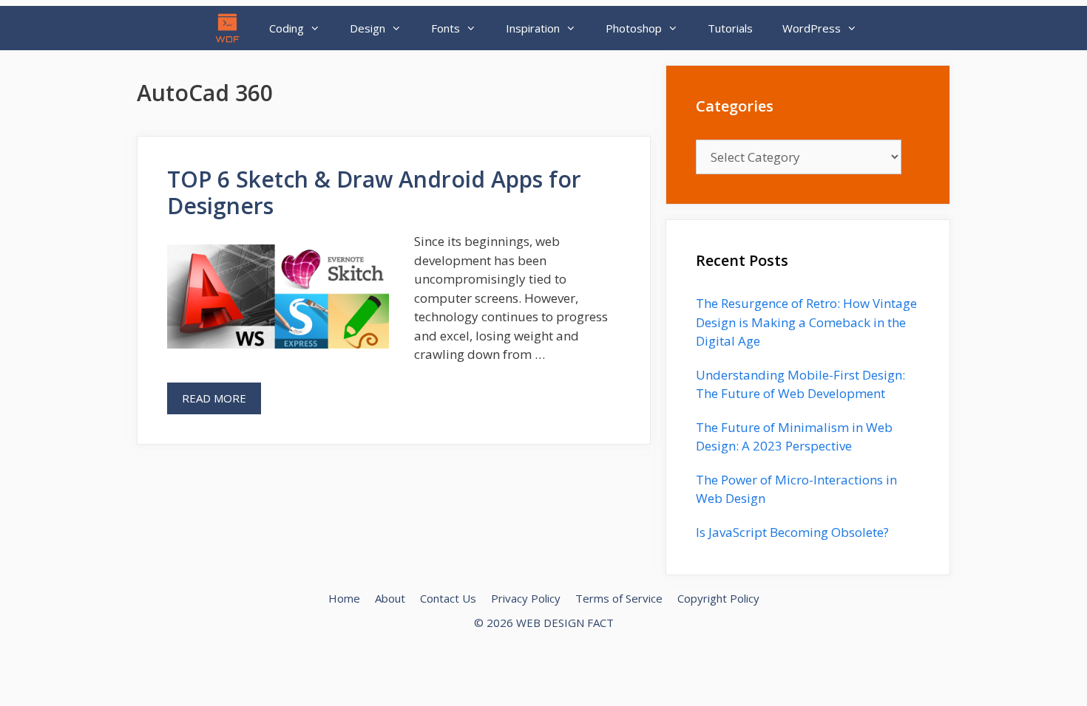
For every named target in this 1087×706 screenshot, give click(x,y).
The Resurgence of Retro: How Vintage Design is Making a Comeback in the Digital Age (806, 322)
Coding (286, 28)
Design (367, 28)
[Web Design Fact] (231, 28)
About (390, 598)
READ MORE (214, 398)
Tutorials (730, 28)
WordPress (811, 28)
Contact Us (448, 598)
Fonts (445, 28)
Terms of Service (619, 598)
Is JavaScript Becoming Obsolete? (792, 532)
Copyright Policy (718, 598)
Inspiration (533, 28)
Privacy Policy (526, 598)
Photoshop (634, 28)
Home (344, 598)
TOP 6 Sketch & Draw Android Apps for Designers (374, 192)
